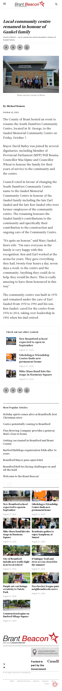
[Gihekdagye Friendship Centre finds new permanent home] (11, 357)
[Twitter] (13, 47)
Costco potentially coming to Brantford (26, 424)
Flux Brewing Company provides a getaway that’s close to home (29, 432)
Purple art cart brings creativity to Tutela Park (15, 589)
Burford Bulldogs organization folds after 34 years (29, 451)
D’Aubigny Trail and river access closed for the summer (44, 561)
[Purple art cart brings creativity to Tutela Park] (16, 577)
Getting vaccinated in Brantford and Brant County (28, 442)
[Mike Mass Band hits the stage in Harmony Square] (11, 374)
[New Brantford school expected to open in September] (11, 341)
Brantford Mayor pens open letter (23, 460)
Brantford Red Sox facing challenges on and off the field (29, 468)
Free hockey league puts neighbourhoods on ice (45, 588)
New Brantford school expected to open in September (33, 342)
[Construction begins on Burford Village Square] (16, 605)
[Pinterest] (20, 47)
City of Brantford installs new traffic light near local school (16, 561)
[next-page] (10, 485)
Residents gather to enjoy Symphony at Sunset (43, 534)
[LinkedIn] (4, 667)
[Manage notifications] (55, 684)
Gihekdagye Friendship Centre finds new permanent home (34, 358)
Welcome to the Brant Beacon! (21, 476)
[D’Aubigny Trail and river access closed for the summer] (45, 550)
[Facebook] (6, 47)
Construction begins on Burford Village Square (16, 615)
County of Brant (9, 37)
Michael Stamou (16, 106)
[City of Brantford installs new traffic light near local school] (16, 550)
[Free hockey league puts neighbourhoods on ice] (45, 577)
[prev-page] (5, 485)
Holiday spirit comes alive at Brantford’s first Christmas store (30, 416)
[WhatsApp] (27, 47)
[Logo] (30, 4)
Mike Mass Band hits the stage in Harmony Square (35, 373)
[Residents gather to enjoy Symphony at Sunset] (45, 523)
